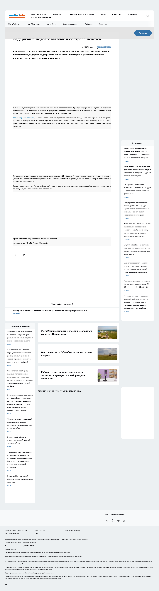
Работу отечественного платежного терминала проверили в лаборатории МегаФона (50, 312)
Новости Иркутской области (81, 14)
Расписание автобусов (41, 17)
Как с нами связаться (12, 533)
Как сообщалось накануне (23, 118)
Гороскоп (116, 14)
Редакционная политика (72, 530)
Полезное (132, 14)
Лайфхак (89, 24)
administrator (104, 46)
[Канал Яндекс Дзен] (124, 520)
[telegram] (24, 255)
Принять (143, 33)
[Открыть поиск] (147, 15)
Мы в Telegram (14, 24)
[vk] (17, 255)
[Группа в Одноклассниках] (113, 520)
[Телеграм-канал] (118, 520)
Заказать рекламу (70, 24)
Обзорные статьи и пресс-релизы (16, 530)
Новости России (39, 14)
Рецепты (103, 24)
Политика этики (39, 530)
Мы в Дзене (52, 24)
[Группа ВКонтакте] (107, 520)
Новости (57, 14)
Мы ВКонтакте (34, 24)
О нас (36, 533)
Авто (103, 14)
